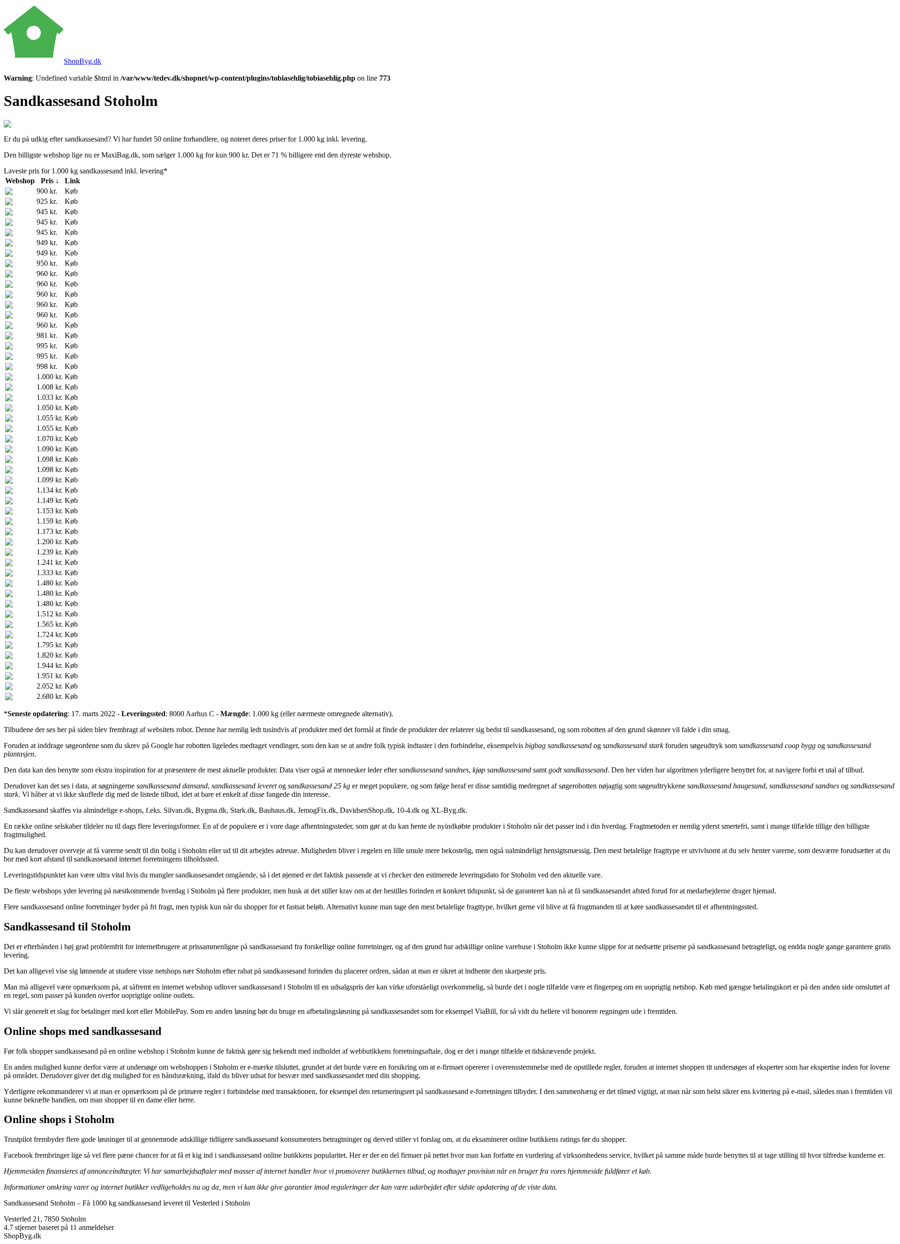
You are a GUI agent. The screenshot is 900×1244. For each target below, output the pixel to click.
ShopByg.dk (82, 61)
